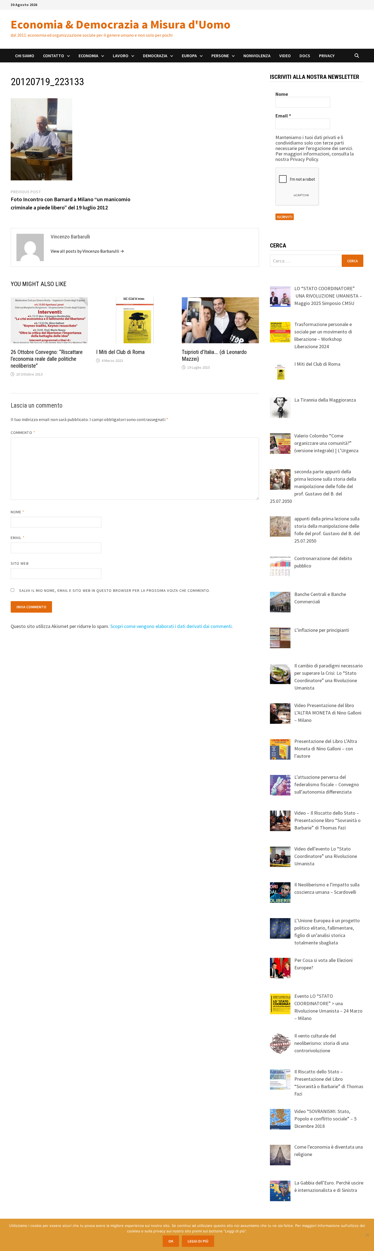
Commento (23, 432)
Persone (220, 55)
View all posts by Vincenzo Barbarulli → (87, 251)
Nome (17, 511)
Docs (305, 55)
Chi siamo (24, 55)
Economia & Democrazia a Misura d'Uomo (121, 24)
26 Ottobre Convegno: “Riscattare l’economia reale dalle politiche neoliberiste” (47, 359)
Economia (88, 55)
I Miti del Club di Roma (120, 352)
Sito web (20, 563)
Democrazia (155, 55)
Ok (170, 1241)
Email (18, 537)
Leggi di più (198, 1241)
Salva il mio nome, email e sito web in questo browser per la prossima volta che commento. (114, 590)
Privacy (327, 55)
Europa (189, 55)
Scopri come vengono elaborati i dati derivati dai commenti (171, 626)
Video (285, 55)
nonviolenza (257, 55)
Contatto (53, 55)
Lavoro (120, 55)
